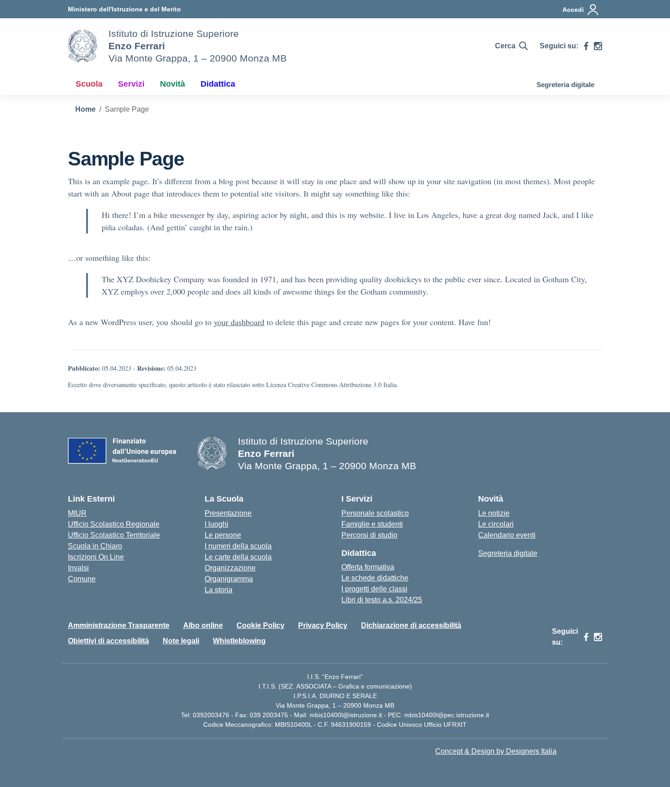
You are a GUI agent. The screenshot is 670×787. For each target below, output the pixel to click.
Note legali (181, 641)
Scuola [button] (89, 83)
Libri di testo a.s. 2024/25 (381, 600)
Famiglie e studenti (372, 524)
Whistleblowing (239, 641)
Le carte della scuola (238, 557)
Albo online (203, 625)
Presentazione (228, 513)
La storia (218, 590)
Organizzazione (230, 568)
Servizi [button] (131, 83)
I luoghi (216, 524)
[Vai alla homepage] (82, 46)
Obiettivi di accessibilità (108, 641)
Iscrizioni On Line (96, 557)
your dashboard (239, 321)
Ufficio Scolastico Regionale (114, 524)
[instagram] (598, 46)
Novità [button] (172, 83)
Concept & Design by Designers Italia (496, 751)
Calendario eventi (507, 535)
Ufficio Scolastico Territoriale (114, 535)
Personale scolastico (375, 513)
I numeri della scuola (238, 546)
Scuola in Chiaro (95, 546)
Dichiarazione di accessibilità (411, 625)
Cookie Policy (260, 625)
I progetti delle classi (374, 589)
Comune (82, 579)
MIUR (77, 513)
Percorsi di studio (369, 535)
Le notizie (494, 513)
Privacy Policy (322, 625)
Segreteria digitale (565, 84)
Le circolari (496, 524)
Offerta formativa (367, 567)
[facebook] (586, 46)
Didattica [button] (218, 83)
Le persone (223, 535)
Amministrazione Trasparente (119, 625)
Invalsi (78, 568)
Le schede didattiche (374, 578)
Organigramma (229, 579)
